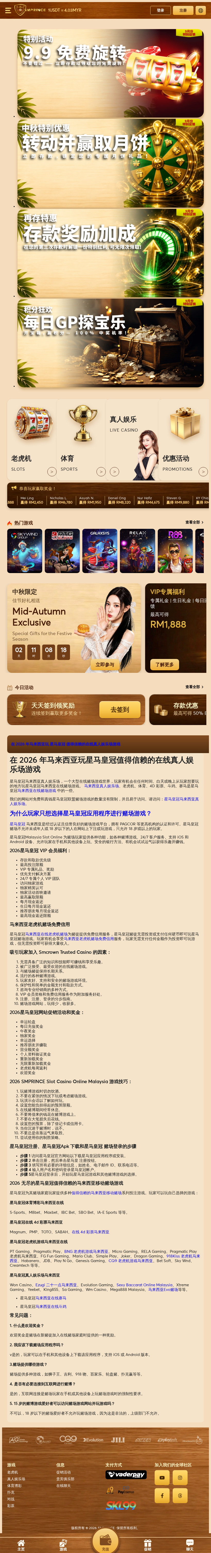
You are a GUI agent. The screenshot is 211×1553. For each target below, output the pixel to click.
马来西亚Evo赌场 (163, 1290)
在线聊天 (63, 1486)
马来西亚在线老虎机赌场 (46, 934)
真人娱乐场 (16, 1479)
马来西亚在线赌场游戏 (36, 791)
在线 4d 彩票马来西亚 (90, 1232)
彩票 (10, 1506)
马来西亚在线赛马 (51, 1298)
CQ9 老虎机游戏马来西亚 (131, 1261)
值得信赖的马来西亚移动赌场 (97, 1193)
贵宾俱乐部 (65, 1479)
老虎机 (12, 1472)
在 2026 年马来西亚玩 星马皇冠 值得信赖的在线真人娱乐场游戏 (65, 744)
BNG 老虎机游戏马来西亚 (86, 1252)
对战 (10, 1499)
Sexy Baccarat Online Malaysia (144, 1285)
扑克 (10, 1492)
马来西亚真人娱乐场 (101, 786)
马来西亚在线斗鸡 (51, 1307)
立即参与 (105, 664)
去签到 (120, 709)
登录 (160, 10)
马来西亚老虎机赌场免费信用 (89, 939)
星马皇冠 (17, 824)
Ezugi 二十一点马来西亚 (56, 1285)
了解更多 (164, 664)
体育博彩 (14, 1486)
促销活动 (63, 1472)
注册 (183, 10)
